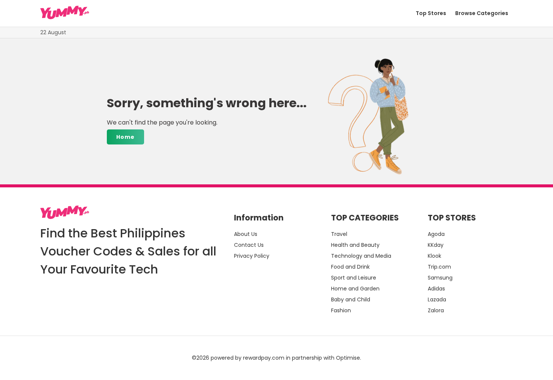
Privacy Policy (251, 256)
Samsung (440, 277)
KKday (436, 245)
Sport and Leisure (353, 277)
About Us (245, 234)
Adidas (436, 288)
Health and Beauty (355, 245)
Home (125, 137)
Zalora (436, 310)
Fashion (341, 310)
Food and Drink (350, 267)
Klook (434, 256)
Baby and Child (350, 299)
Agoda (436, 234)
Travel (339, 234)
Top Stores (431, 13)
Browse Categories (481, 13)
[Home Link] (64, 13)
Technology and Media (361, 256)
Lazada (437, 299)
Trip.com (439, 267)
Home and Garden (355, 288)
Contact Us (249, 245)
